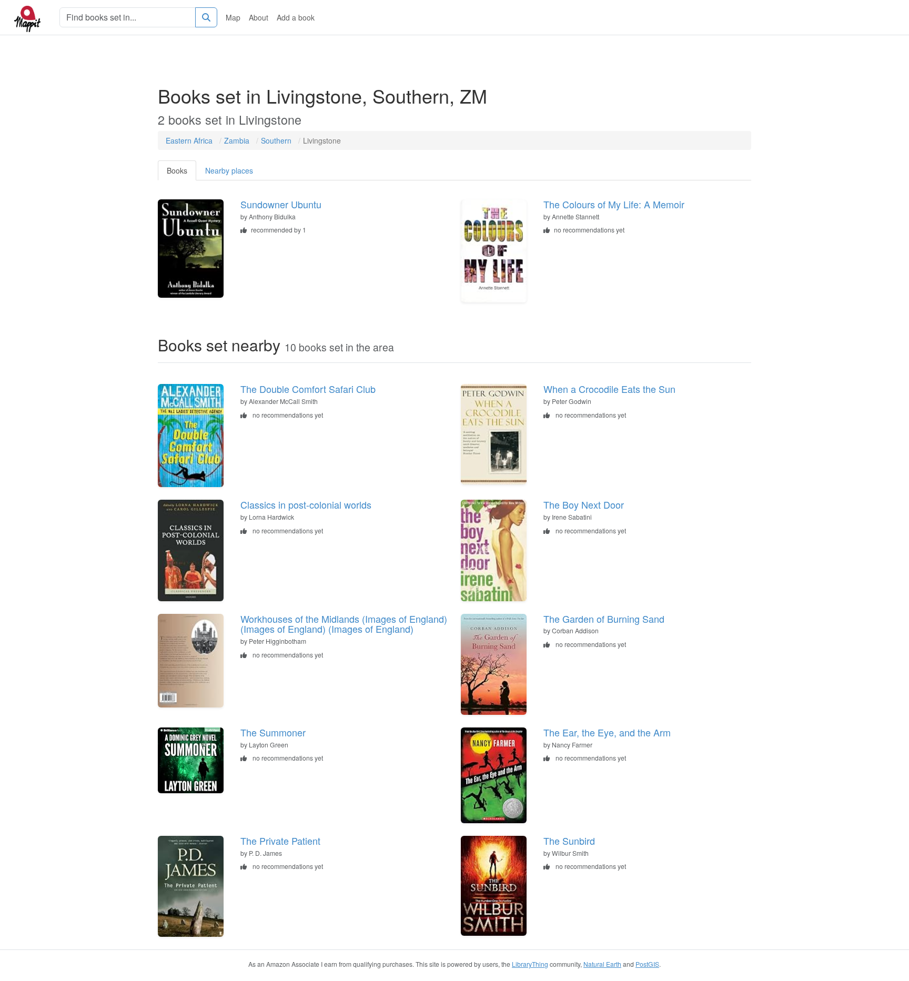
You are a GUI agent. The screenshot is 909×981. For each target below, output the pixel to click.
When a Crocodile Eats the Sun (609, 389)
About (258, 17)
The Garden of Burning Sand (603, 618)
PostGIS (647, 963)
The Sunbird (569, 840)
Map (233, 17)
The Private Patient (280, 840)
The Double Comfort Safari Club (308, 389)
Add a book (296, 17)
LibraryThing (530, 963)
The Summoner (273, 732)
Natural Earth (602, 963)
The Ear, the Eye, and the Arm (607, 732)
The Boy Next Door (583, 504)
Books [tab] (177, 170)
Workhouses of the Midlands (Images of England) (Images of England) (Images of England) (343, 624)
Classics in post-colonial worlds (305, 504)
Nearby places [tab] (229, 170)
